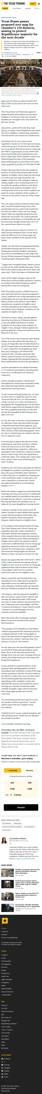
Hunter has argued (9, 559)
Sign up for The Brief (9, 101)
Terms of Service (6, 1030)
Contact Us (4, 931)
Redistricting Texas (9, 18)
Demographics (6, 964)
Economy (4, 967)
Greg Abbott (10, 149)
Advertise (4, 935)
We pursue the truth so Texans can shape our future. (11, 943)
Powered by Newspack (8, 1088)
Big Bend (27, 8)
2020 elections (7, 823)
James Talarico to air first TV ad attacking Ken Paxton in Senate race (26, 895)
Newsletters (5, 1039)
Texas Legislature (29, 827)
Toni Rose (25, 444)
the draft (23, 510)
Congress (4, 955)
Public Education (6, 989)
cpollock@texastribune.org (19, 841)
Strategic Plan (5, 1021)
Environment (5, 973)
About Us (4, 1005)
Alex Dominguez (12, 351)
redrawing (36, 149)
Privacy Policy (5, 1033)
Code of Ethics (6, 1027)
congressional (16, 151)
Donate (33, 3)
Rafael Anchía (16, 291)
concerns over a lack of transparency (22, 402)
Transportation (6, 995)
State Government (7, 992)
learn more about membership (29, 762)
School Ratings (16, 8)
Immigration (5, 982)
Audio (3, 1042)
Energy (3, 970)
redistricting (17, 823)
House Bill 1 (6, 128)
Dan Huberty (15, 320)
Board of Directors (7, 1011)
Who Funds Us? (6, 1017)
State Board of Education (11, 154)
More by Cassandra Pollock (26, 859)
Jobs (2, 1014)
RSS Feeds (4, 1048)
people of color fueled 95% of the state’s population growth (20, 162)
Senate (26, 151)
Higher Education (6, 979)
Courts (3, 958)
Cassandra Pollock (10, 53)
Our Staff (4, 1008)
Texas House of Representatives (12, 827)
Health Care (5, 976)
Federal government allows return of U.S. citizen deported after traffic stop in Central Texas (27, 883)
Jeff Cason (9, 473)
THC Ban (37, 8)
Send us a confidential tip (9, 938)
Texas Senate (6, 830)
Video (3, 1045)
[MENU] (39, 3)
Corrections (5, 1036)
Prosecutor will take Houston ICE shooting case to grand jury (27, 906)
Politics (3, 986)
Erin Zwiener (23, 494)
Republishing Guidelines (9, 1024)
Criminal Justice (6, 961)
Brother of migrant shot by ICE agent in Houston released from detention (27, 871)
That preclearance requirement (19, 426)
